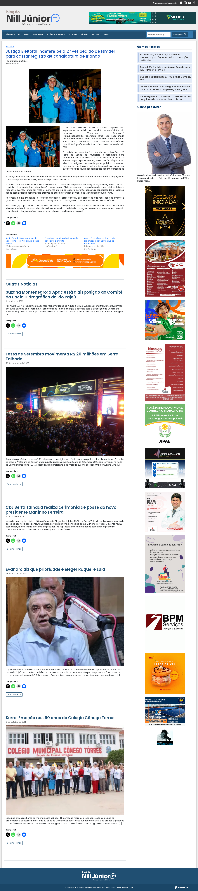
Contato (107, 34)
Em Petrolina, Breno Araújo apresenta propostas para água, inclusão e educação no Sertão (164, 57)
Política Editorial (56, 34)
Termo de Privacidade (125, 887)
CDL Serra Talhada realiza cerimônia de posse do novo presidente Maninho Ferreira (61, 509)
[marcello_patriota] (165, 737)
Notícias (10, 46)
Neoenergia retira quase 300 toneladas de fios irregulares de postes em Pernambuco (165, 98)
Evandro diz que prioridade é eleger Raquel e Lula (55, 569)
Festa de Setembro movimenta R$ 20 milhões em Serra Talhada (62, 356)
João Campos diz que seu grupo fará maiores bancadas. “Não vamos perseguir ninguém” (165, 88)
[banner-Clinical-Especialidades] (165, 372)
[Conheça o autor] (164, 143)
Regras (95, 34)
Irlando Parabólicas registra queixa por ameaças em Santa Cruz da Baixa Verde (100, 241)
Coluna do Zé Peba (78, 34)
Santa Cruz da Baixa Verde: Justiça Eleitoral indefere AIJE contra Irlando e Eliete (22, 241)
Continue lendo (14, 333)
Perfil (26, 34)
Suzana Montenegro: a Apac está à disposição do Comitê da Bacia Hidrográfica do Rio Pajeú (64, 294)
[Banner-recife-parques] (165, 320)
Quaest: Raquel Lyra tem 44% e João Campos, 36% (165, 78)
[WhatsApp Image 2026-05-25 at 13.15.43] (165, 267)
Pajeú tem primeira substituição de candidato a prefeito (61, 239)
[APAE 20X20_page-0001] (165, 424)
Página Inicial (13, 34)
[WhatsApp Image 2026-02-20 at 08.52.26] (165, 210)
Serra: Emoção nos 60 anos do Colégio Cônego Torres (60, 718)
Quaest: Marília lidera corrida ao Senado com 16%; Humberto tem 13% (165, 68)
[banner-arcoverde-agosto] (65, 260)
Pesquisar (178, 34)
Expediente (38, 34)
